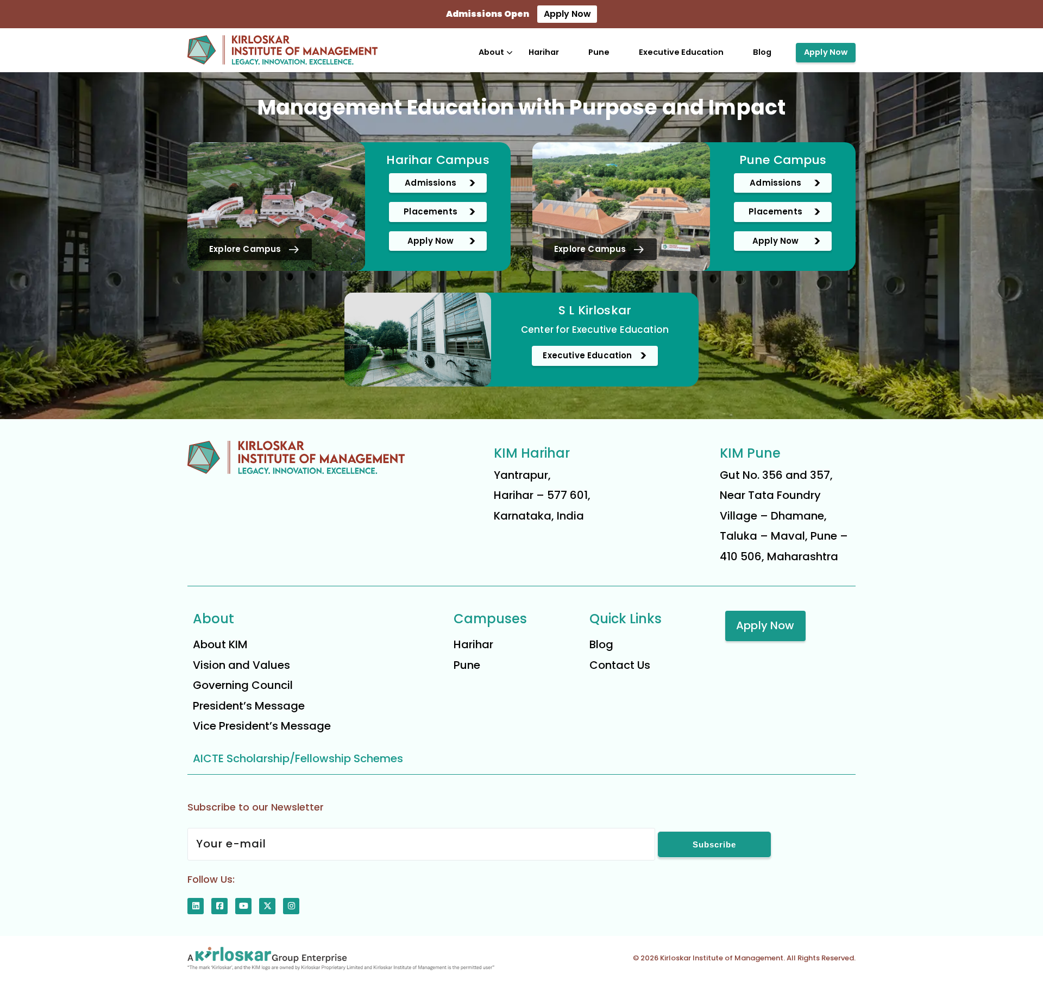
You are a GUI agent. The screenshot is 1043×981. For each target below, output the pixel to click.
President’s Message (249, 705)
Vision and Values (241, 665)
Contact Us (619, 665)
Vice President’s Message (262, 725)
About (491, 52)
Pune (599, 52)
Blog (762, 52)
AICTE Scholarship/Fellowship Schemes (298, 758)
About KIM (220, 644)
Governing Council (243, 685)
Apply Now (567, 14)
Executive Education (681, 52)
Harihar (544, 52)
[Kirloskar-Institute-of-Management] (282, 50)
